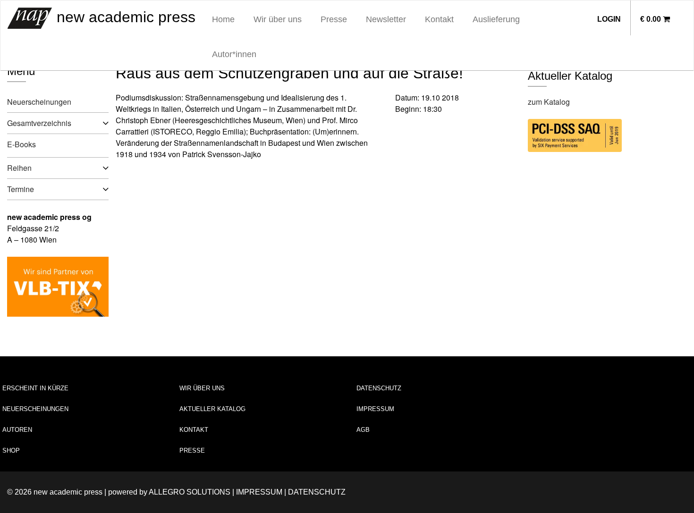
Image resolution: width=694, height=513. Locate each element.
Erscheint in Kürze (35, 388)
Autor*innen (234, 54)
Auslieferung (496, 19)
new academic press (123, 16)
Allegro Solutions (189, 492)
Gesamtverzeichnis (39, 123)
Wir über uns (278, 19)
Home (223, 19)
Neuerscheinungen (39, 101)
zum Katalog (549, 101)
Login (609, 19)
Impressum (375, 408)
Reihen (19, 167)
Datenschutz (378, 388)
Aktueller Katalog (212, 408)
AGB (363, 429)
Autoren (17, 429)
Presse (334, 19)
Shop (11, 450)
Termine (20, 189)
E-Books (21, 144)
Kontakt (439, 19)
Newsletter (386, 19)
